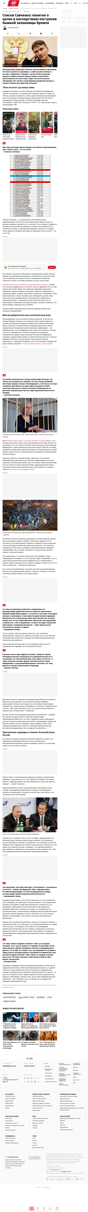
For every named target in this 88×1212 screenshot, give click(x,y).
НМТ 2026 (62, 1125)
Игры (67, 3)
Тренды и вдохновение (11, 1143)
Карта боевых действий (39, 1098)
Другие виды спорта (38, 1147)
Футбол (35, 1140)
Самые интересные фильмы (40, 1118)
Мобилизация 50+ (65, 1098)
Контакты (75, 1067)
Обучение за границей (66, 1129)
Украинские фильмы (38, 1120)
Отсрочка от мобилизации (67, 1105)
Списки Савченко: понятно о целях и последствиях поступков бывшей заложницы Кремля (38, 8)
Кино (34, 1116)
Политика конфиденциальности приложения (64, 1074)
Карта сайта (76, 1080)
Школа (62, 1122)
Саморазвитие (64, 1127)
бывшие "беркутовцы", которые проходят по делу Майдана (29, 441)
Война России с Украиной (41, 1094)
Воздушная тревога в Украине (41, 1103)
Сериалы (35, 1128)
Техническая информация (76, 1064)
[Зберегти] (52, 33)
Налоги (7, 1128)
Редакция (47, 1066)
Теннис (35, 1143)
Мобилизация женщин (66, 1101)
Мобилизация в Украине (68, 1094)
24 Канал (5, 8)
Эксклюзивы (49, 3)
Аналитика (59, 3)
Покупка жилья (9, 1140)
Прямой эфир (9, 1101)
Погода (7, 1108)
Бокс (34, 1138)
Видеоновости (9, 1103)
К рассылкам (34, 1158)
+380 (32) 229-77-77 (56, 1169)
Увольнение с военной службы (68, 1096)
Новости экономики (12, 1116)
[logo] (13, 3)
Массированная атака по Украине (42, 1105)
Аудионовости (9, 1105)
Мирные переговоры (38, 1101)
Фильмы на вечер (38, 1123)
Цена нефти (8, 1118)
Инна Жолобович (13, 27)
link (24, 1078)
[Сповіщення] (80, 3)
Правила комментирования (64, 1084)
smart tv (70, 1179)
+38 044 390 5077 (29, 1066)
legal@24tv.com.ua (66, 1171)
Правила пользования (51, 1081)
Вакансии (75, 1070)
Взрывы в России (37, 1108)
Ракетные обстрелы (38, 1096)
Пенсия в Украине (10, 1130)
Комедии (35, 1125)
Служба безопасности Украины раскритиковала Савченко (25, 285)
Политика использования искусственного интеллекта (63, 1069)
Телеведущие (48, 1076)
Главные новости (10, 1096)
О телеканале (48, 1073)
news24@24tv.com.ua (9, 1066)
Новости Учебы (65, 1116)
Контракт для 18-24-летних (67, 1103)
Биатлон (35, 1145)
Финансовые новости (11, 1123)
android (50, 1179)
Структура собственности (77, 1074)
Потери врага (36, 1110)
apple (60, 1179)
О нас (46, 1063)
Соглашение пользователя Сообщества (62, 1080)
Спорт (35, 1136)
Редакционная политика (48, 1070)
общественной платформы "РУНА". (21, 469)
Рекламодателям (49, 1078)
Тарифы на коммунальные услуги (14, 1125)
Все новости (25, 3)
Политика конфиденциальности (64, 1064)
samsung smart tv (80, 1179)
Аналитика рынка (10, 1138)
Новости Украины (37, 3)
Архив (74, 1077)
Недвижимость (10, 1136)
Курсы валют (9, 1120)
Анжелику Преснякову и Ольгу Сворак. (38, 344)
